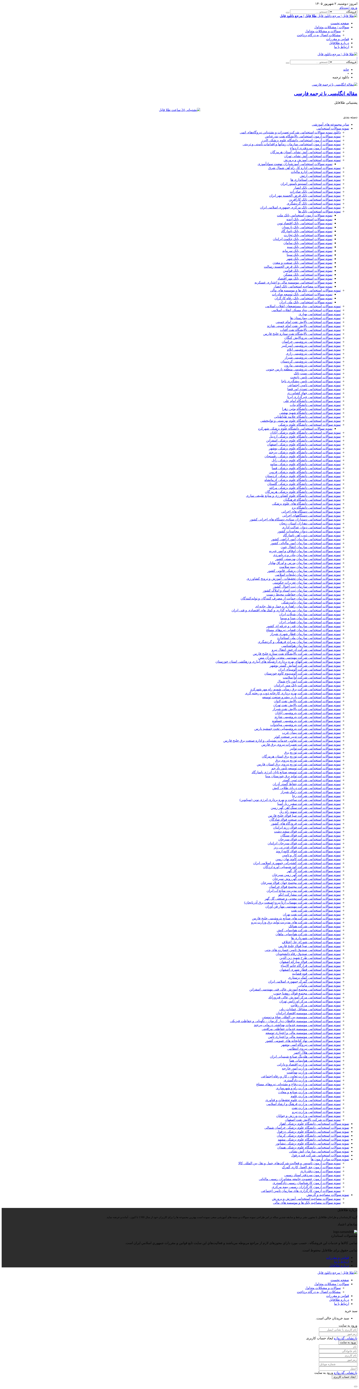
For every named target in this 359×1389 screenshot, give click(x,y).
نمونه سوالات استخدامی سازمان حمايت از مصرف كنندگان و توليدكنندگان (291, 598)
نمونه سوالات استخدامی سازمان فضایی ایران (310, 622)
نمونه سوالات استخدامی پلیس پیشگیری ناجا (311, 381)
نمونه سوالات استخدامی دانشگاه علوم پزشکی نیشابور (312, 1143)
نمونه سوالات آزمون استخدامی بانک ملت (304, 215)
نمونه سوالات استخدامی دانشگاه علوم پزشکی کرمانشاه (302, 480)
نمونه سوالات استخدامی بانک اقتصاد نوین (304, 223)
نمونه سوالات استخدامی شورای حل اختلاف (311, 942)
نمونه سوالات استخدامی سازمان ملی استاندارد (309, 638)
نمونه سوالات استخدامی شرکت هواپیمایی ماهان (308, 934)
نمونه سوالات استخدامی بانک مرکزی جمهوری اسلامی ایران (300, 207)
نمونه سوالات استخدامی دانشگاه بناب (315, 405)
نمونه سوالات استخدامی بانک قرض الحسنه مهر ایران (305, 195)
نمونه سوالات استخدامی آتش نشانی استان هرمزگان (305, 152)
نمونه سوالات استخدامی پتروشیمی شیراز (313, 357)
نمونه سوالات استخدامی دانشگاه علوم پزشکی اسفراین (303, 440)
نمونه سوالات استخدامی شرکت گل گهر (314, 871)
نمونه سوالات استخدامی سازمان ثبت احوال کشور (307, 586)
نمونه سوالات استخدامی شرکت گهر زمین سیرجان (306, 875)
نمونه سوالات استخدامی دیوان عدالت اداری (311, 527)
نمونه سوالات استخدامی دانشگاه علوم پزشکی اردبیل (305, 436)
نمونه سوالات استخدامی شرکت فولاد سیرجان (309, 839)
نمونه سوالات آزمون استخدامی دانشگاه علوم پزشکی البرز (301, 140)
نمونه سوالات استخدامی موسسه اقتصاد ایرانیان (308, 1013)
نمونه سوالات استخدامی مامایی (319, 985)
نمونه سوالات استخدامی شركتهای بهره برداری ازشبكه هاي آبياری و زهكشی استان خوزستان (278, 661)
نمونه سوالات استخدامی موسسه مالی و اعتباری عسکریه (293, 282)
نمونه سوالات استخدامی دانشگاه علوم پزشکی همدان (313, 1147)
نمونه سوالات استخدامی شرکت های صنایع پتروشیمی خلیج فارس (296, 918)
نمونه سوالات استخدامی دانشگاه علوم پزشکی (309, 424)
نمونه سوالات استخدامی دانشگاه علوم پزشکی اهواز (314, 1123)
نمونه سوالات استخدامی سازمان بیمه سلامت (310, 567)
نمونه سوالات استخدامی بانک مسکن (307, 274)
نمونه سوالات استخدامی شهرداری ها (316, 938)
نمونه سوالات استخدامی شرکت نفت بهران (312, 914)
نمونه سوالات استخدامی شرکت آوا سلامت (312, 677)
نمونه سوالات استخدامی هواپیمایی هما (315, 1060)
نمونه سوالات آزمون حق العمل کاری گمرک (311, 1167)
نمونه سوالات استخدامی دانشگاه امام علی (312, 401)
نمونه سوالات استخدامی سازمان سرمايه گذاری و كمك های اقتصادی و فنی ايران (286, 610)
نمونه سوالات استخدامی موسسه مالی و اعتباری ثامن (304, 1037)
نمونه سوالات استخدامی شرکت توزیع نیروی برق (308, 760)
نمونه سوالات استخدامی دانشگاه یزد (316, 507)
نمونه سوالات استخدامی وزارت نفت (316, 1108)
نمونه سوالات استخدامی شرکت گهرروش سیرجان (306, 879)
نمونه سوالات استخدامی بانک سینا (309, 255)
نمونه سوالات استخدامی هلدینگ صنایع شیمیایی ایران (305, 1056)
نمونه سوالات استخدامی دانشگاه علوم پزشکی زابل (306, 460)
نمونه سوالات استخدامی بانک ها (319, 211)
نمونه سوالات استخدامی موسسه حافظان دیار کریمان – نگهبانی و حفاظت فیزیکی (285, 1021)
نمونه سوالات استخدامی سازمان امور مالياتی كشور (305, 543)
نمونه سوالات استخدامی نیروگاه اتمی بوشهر (311, 1044)
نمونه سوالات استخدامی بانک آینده (309, 219)
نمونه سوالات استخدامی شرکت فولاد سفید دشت (307, 831)
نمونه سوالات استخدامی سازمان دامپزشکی (311, 602)
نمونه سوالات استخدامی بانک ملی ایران (305, 302)
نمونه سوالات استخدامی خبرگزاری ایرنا (314, 397)
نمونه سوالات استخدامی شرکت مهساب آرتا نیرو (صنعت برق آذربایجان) (292, 902)
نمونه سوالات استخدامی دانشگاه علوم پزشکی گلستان (304, 484)
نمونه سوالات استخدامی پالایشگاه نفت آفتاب (310, 330)
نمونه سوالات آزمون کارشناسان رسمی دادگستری (307, 1183)
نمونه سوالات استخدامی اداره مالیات (316, 172)
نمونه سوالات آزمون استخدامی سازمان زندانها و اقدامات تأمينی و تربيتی (292, 144)
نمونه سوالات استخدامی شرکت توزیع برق (312, 752)
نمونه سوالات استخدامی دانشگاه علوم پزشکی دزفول (313, 1131)
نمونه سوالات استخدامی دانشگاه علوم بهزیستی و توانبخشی (300, 420)
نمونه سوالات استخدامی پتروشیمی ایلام (314, 349)
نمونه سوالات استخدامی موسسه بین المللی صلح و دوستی (301, 1017)
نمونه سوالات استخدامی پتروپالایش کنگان (312, 337)
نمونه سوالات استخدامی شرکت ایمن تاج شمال (309, 681)
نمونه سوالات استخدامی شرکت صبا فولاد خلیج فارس (304, 815)
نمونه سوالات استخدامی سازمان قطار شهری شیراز (305, 634)
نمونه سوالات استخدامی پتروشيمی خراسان (311, 341)
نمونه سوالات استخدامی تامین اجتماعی (314, 385)
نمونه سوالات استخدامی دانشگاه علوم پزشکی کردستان (303, 476)
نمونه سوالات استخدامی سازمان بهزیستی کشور (308, 559)
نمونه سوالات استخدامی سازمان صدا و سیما (310, 618)
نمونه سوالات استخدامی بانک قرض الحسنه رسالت (298, 266)
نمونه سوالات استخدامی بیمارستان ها (315, 318)
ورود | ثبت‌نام (348, 7)
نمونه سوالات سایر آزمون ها (330, 1159)
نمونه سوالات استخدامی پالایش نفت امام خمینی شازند (304, 326)
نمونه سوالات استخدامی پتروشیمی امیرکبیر (311, 345)
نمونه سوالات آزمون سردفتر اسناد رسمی (312, 1175)
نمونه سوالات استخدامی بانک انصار (317, 187)
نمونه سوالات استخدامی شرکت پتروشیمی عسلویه (306, 721)
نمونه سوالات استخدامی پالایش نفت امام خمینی (308, 322)
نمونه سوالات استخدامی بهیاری (320, 314)
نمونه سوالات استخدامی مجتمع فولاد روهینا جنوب (307, 993)
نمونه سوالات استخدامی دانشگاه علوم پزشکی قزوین (305, 472)
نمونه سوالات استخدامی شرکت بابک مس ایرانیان (307, 685)
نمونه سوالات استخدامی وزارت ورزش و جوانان (308, 1116)
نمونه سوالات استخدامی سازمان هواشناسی (311, 646)
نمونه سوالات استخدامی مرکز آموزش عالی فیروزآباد (304, 997)
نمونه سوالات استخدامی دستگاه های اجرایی (311, 511)
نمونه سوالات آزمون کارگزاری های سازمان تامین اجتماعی (301, 1191)
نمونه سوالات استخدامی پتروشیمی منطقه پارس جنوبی (303, 369)
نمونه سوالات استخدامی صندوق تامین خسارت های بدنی (303, 950)
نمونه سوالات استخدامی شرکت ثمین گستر (311, 780)
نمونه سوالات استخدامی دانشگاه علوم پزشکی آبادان (305, 432)
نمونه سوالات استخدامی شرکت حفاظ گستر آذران (307, 784)
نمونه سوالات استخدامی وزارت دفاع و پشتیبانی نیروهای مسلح (298, 1084)
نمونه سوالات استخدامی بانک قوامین (307, 270)
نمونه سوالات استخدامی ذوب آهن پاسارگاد (312, 535)
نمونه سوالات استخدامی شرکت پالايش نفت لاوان (307, 701)
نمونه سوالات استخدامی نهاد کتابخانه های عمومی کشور (303, 1040)
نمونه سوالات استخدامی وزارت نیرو (316, 1112)
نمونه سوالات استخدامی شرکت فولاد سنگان (310, 835)
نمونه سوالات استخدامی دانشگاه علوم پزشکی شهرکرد (295, 428)
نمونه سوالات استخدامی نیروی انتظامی (314, 1048)
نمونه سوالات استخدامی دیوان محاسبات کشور (309, 531)
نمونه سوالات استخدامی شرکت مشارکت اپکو (309, 894)
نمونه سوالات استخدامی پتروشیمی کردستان (310, 361)
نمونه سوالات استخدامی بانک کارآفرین (315, 199)
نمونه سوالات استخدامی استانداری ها (315, 179)
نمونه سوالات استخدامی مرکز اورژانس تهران (310, 1001)
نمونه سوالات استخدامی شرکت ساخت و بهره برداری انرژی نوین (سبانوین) (290, 800)
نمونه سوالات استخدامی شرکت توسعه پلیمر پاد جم (306, 768)
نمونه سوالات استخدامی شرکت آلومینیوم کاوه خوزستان (302, 673)
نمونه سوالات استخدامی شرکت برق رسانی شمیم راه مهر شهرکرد (295, 689)
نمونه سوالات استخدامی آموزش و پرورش (312, 160)
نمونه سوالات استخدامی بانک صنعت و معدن (302, 262)
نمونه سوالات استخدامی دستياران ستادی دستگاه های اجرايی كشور (295, 519)
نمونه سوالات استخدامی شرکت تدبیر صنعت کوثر (307, 736)
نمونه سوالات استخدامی (332, 128)
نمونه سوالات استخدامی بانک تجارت (308, 235)
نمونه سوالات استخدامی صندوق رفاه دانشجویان (308, 954)
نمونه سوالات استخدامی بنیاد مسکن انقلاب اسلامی (306, 310)
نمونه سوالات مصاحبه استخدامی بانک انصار (303, 286)
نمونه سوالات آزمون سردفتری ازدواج (315, 148)
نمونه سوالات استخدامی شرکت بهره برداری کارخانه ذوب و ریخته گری (293, 693)
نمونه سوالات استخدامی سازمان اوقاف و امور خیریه (305, 551)
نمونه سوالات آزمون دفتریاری (320, 1171)
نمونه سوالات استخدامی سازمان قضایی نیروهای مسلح (303, 630)
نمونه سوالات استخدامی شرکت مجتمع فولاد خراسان (305, 886)
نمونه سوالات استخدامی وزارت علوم (316, 1096)
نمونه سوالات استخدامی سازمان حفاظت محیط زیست (303, 594)
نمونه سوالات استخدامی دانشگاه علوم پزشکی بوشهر (305, 448)
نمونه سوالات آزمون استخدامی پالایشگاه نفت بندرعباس (303, 136)
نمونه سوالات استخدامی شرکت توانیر (315, 748)
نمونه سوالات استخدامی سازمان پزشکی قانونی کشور (304, 570)
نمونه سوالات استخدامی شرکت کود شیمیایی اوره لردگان (302, 867)
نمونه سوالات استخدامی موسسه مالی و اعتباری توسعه (303, 1033)
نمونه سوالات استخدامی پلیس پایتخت (315, 377)
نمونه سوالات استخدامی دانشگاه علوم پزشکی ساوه (305, 464)
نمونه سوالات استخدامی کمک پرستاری (314, 977)
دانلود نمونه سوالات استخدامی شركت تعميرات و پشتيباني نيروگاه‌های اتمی (290, 132)
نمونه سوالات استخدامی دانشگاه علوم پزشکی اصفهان (304, 444)
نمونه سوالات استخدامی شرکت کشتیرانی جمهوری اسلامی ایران (297, 863)
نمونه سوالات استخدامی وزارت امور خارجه (311, 1068)
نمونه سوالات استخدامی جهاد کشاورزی (314, 393)
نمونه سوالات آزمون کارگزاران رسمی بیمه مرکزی (306, 1187)
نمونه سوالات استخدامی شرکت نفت (316, 910)
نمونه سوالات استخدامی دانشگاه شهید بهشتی (310, 412)
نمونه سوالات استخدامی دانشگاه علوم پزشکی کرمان (313, 1135)
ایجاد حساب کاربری (344, 1376)
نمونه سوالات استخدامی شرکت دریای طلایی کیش (306, 788)
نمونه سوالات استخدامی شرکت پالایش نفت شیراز (307, 709)
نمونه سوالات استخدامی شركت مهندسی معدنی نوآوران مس (299, 657)
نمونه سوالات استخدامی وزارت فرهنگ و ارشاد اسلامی (303, 1104)
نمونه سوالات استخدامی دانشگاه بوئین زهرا (311, 409)
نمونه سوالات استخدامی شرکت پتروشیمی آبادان (308, 713)
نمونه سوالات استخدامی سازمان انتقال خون (311, 547)
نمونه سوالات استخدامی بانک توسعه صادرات (302, 294)
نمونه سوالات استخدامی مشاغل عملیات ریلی (310, 1009)
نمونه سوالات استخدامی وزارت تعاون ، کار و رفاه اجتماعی (301, 1076)
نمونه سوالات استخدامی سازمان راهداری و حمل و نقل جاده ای (298, 606)
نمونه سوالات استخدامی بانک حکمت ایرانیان (302, 239)
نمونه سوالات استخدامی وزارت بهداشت (314, 1072)
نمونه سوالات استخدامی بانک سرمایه (307, 251)
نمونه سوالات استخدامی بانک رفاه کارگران (303, 298)
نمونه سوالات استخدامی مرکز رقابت (316, 1005)
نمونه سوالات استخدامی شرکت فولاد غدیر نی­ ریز (307, 847)
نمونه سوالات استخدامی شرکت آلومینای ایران (309, 669)
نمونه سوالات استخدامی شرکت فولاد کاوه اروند (308, 851)
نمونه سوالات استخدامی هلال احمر (317, 1052)
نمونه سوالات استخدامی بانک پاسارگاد (306, 231)
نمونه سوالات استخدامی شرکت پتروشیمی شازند (307, 717)
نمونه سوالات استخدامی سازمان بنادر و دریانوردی (307, 555)
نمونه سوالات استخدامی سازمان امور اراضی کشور (306, 539)
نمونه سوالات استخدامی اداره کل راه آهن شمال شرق (304, 168)
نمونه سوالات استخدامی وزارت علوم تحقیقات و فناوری (303, 1100)
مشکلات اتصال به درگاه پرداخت (319, 35)
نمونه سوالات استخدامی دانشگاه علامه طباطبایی (307, 416)
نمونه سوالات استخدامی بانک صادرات (315, 191)
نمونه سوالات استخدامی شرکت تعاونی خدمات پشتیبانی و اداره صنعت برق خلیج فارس (282, 740)
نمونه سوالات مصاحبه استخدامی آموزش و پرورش (306, 1198)
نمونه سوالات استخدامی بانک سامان (307, 243)
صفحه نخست (340, 23)
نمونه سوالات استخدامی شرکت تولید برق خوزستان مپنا (303, 776)
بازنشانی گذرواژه (345, 1338)
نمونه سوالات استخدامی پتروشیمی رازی (313, 353)
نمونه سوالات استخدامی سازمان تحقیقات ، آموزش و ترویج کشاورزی (294, 578)
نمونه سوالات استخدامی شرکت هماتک (315, 926)
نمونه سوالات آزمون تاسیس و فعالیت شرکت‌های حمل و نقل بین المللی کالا (289, 1163)
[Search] (287, 12)
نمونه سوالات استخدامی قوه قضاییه (316, 973)
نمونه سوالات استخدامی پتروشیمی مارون (312, 365)
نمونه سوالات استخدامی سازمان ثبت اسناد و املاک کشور (302, 590)
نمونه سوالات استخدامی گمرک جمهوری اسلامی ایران (304, 981)
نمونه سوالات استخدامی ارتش (320, 176)
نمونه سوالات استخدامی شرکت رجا (316, 796)
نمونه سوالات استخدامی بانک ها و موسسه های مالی (305, 290)
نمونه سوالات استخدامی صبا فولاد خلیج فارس (309, 946)
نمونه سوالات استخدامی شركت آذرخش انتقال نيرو (306, 649)
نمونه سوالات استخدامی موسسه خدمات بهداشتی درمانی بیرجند (297, 1025)
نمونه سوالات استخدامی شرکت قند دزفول (320, 1155)
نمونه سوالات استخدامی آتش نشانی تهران (312, 156)
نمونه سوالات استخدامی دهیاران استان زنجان (310, 523)
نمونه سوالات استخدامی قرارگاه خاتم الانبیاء (311, 965)
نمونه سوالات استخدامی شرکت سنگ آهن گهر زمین (306, 807)
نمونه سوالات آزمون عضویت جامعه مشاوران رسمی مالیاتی (300, 1179)
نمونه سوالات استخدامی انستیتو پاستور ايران (310, 183)
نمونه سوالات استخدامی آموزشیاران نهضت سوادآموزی (295, 164)
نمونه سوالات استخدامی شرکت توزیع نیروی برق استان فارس (299, 764)
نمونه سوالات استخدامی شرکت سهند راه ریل (310, 811)
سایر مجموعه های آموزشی (330, 124)
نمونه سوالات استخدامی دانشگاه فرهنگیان (312, 499)
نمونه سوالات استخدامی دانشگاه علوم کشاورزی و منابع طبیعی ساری (293, 495)
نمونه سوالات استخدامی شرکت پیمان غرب (311, 732)
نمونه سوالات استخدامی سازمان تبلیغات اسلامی (308, 574)
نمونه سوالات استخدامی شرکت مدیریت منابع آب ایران (304, 890)
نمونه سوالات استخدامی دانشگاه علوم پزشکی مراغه (305, 488)
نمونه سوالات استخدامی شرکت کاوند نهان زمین (308, 859)
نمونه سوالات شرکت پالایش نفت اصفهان (313, 1119)
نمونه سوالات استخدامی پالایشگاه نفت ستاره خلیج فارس (302, 334)
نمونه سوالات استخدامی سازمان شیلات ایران (310, 614)
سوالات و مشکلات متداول (323, 31)
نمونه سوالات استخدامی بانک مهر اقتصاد (305, 278)
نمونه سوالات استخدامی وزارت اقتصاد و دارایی (309, 1064)
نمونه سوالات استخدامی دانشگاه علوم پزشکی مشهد (313, 1139)
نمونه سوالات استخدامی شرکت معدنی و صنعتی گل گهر (303, 898)
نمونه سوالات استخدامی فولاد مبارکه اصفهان (310, 961)
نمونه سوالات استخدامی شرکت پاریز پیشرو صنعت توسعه (301, 697)
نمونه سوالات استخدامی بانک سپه (309, 247)
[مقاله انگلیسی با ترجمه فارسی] (334, 84)
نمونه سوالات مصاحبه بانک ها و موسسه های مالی (307, 1202)
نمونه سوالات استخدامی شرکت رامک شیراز (311, 792)
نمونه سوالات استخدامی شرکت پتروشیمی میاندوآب (305, 725)
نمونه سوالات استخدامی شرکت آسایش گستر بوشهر (305, 665)
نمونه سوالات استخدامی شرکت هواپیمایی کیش (309, 930)
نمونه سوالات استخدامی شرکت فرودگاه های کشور (306, 823)
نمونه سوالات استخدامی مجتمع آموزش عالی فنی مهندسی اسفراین (295, 989)
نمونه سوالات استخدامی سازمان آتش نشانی (319, 1151)
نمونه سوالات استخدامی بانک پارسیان (307, 227)
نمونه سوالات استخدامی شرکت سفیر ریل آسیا (309, 804)
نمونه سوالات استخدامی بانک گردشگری (314, 203)
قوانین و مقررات (337, 39)
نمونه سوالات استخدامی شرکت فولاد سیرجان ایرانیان (304, 843)
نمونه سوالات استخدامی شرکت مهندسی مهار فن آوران (303, 906)
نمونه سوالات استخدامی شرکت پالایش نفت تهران (307, 705)
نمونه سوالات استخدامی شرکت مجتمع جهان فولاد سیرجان (301, 882)
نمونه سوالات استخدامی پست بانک (317, 373)
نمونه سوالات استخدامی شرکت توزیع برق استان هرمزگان (301, 756)
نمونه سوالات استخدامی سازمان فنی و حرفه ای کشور (303, 626)
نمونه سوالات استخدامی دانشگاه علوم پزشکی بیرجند (305, 452)
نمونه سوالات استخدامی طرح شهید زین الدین (310, 958)
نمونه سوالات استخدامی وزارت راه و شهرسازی (308, 1088)
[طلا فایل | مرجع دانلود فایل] (337, 54)
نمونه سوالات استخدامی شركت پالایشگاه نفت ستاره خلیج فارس (297, 653)
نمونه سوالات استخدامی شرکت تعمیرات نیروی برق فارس (301, 744)
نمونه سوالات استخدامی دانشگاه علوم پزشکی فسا (306, 468)
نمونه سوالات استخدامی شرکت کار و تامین (311, 855)
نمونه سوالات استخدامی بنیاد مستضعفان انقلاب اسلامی (303, 306)
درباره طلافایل (339, 43)
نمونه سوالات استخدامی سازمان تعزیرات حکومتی (307, 582)
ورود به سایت (348, 1342)
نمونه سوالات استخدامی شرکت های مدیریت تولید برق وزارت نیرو (296, 922)
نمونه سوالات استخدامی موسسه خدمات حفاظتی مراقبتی (301, 1029)
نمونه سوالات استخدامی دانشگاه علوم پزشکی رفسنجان (302, 456)
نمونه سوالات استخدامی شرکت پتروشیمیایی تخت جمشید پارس (297, 728)
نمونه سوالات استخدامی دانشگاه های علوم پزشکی (306, 503)
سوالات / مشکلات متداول (331, 27)
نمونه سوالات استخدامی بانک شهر (309, 258)
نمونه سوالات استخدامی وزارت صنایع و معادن (309, 1092)
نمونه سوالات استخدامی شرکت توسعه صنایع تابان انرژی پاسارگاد (296, 772)
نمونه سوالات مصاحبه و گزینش (327, 1195)
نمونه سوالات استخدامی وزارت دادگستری (312, 1080)
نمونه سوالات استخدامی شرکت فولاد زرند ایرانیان (307, 827)
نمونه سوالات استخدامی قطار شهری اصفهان (310, 969)
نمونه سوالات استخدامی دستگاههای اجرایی (311, 515)
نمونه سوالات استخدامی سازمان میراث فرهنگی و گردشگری (299, 642)
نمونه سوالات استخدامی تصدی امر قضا (314, 389)
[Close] (355, 1386)
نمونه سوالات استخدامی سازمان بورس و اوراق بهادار (304, 563)
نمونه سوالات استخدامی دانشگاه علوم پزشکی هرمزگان (303, 491)
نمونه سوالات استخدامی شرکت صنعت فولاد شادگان (305, 819)
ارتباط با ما (341, 47)
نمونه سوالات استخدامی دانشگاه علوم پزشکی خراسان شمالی (306, 1127)
